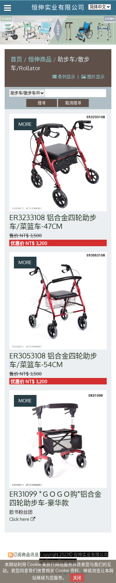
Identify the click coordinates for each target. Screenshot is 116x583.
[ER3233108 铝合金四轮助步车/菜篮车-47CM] (58, 162)
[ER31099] (58, 439)
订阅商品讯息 (26, 554)
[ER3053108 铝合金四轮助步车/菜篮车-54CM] (58, 300)
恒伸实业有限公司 (58, 7)
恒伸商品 (40, 59)
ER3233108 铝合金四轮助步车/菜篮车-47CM (53, 221)
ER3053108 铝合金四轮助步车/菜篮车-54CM (53, 360)
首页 (16, 59)
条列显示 (66, 76)
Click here (20, 519)
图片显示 (95, 76)
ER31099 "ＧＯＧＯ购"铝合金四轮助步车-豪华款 (55, 498)
